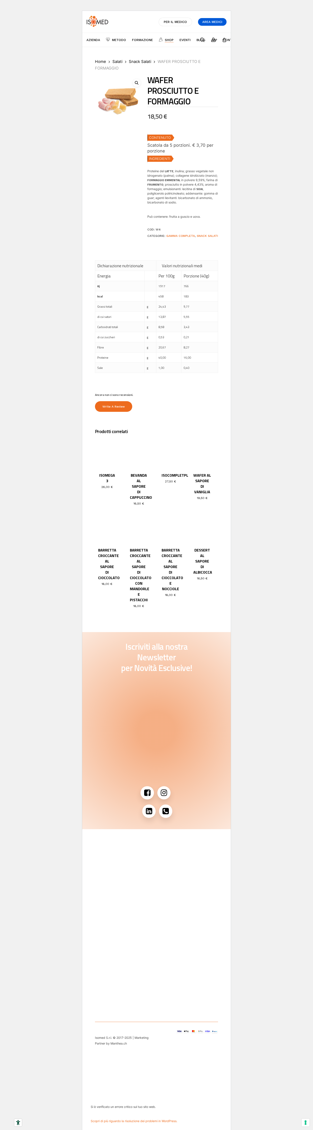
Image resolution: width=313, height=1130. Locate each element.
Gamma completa (180, 235)
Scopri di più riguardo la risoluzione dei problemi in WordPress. (134, 1121)
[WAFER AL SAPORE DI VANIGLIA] (202, 453)
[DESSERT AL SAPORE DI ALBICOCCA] (202, 528)
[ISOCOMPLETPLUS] (170, 453)
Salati (117, 61)
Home (100, 61)
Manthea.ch (119, 1043)
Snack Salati (140, 61)
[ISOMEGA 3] (107, 453)
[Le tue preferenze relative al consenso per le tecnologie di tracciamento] (306, 1123)
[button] (137, 83)
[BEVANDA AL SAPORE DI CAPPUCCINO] (139, 453)
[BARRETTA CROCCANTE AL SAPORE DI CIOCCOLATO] (107, 528)
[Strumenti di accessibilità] (18, 1123)
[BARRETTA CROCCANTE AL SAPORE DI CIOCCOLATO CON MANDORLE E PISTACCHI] (139, 528)
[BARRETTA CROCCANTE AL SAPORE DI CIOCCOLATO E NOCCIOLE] (170, 528)
